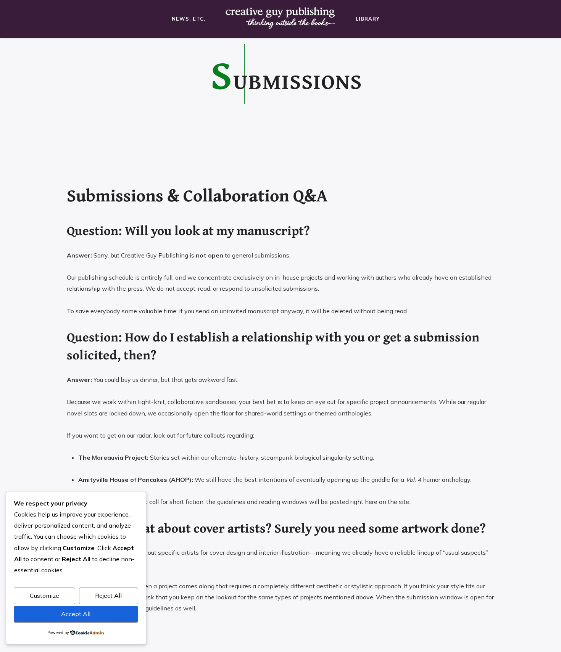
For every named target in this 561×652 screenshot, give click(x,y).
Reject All (108, 595)
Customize (44, 595)
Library (368, 19)
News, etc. (188, 19)
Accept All (75, 614)
